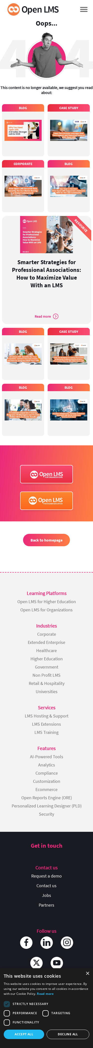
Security (46, 814)
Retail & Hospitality (46, 683)
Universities (47, 691)
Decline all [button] (68, 1034)
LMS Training (46, 732)
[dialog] (46, 1008)
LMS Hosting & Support (46, 716)
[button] (83, 9)
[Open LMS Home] (33, 9)
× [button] (87, 973)
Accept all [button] (24, 1034)
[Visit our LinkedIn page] (46, 942)
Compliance (46, 773)
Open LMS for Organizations (46, 610)
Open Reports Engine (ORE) (46, 797)
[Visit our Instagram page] (67, 942)
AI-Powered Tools (46, 756)
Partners (46, 905)
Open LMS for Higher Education (46, 601)
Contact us (46, 885)
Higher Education (47, 659)
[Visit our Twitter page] (36, 963)
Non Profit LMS (46, 675)
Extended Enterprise (46, 642)
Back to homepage (46, 540)
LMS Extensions (46, 724)
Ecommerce (46, 789)
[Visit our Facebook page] (26, 942)
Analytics (46, 765)
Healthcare (46, 650)
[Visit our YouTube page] (57, 963)
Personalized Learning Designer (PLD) (47, 806)
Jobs (46, 895)
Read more (45, 994)
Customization (46, 781)
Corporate (46, 634)
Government (46, 667)
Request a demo (46, 876)
